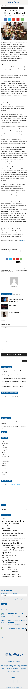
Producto (6, 7)
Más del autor (16, 294)
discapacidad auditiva (15, 251)
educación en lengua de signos (13, 547)
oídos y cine (12, 305)
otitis (10, 555)
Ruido (23, 564)
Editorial (6, 5)
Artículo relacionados (7, 294)
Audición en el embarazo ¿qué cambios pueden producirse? (13, 370)
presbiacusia (12, 252)
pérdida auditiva (4, 252)
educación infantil (8, 550)
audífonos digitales (17, 533)
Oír (15, 555)
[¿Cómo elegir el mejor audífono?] (4, 629)
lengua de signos (5, 555)
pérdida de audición (7, 564)
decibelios (18, 540)
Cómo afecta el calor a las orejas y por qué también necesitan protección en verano (14, 382)
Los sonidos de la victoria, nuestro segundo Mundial (14, 378)
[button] (26, 2)
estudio (16, 550)
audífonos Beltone (5, 251)
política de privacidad (21, 426)
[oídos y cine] (4, 306)
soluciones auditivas (9, 569)
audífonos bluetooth (6, 533)
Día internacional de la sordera (11, 545)
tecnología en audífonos (10, 574)
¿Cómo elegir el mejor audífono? (17, 628)
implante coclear (15, 552)
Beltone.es (22, 240)
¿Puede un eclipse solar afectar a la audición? (12, 375)
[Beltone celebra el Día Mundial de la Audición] (4, 622)
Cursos (3, 445)
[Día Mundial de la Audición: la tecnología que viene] (4, 616)
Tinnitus (3, 474)
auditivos (22, 526)
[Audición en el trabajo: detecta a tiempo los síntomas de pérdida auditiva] (4, 299)
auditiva (12, 526)
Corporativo (4, 441)
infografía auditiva (6, 456)
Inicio (2, 5)
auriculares (16, 538)
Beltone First (4, 540)
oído (13, 555)
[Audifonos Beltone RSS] (3, 641)
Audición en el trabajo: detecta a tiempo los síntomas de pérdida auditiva (17, 299)
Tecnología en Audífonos (14, 7)
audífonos (6, 528)
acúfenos (5, 519)
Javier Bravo (5, 15)
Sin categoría (5, 468)
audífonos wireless (7, 538)
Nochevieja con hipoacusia (20, 270)
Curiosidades (5, 443)
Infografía (4, 454)
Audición (6, 523)
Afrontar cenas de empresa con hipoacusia (7, 270)
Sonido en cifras (6, 572)
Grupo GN (21, 550)
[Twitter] (16, 681)
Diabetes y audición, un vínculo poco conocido (12, 386)
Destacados (4, 447)
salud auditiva (6, 567)
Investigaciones (5, 461)
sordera (15, 571)
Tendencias (21, 7)
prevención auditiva (10, 560)
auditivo (17, 526)
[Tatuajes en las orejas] (4, 314)
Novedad (4, 463)
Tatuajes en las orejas (15, 312)
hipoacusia (23, 251)
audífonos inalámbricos (9, 535)
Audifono (15, 523)
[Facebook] (12, 681)
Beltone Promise (11, 540)
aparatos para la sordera (13, 249)
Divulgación (4, 450)
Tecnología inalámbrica (8, 576)
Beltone (22, 538)
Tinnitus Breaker (5, 579)
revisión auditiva (16, 564)
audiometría (6, 526)
